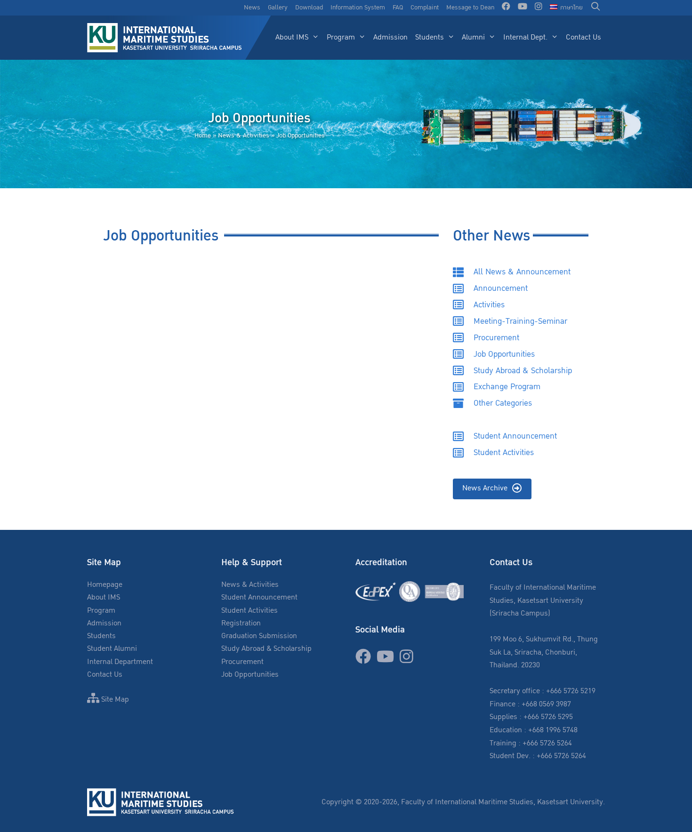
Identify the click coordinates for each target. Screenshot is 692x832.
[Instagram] (538, 8)
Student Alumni (112, 649)
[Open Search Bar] (596, 8)
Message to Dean (470, 7)
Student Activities (249, 610)
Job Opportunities (250, 674)
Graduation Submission (259, 636)
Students (429, 37)
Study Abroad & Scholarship (266, 649)
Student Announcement (259, 597)
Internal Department (120, 662)
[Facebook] (506, 8)
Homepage (104, 585)
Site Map (114, 699)
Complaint (424, 7)
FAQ (398, 7)
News (252, 7)
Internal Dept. (525, 37)
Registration (241, 623)
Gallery (278, 7)
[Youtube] (522, 8)
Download (309, 7)
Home (202, 135)
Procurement (242, 662)
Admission (390, 37)
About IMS (291, 37)
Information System (357, 7)
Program (341, 37)
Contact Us (583, 37)
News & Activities (243, 135)
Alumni (473, 37)
